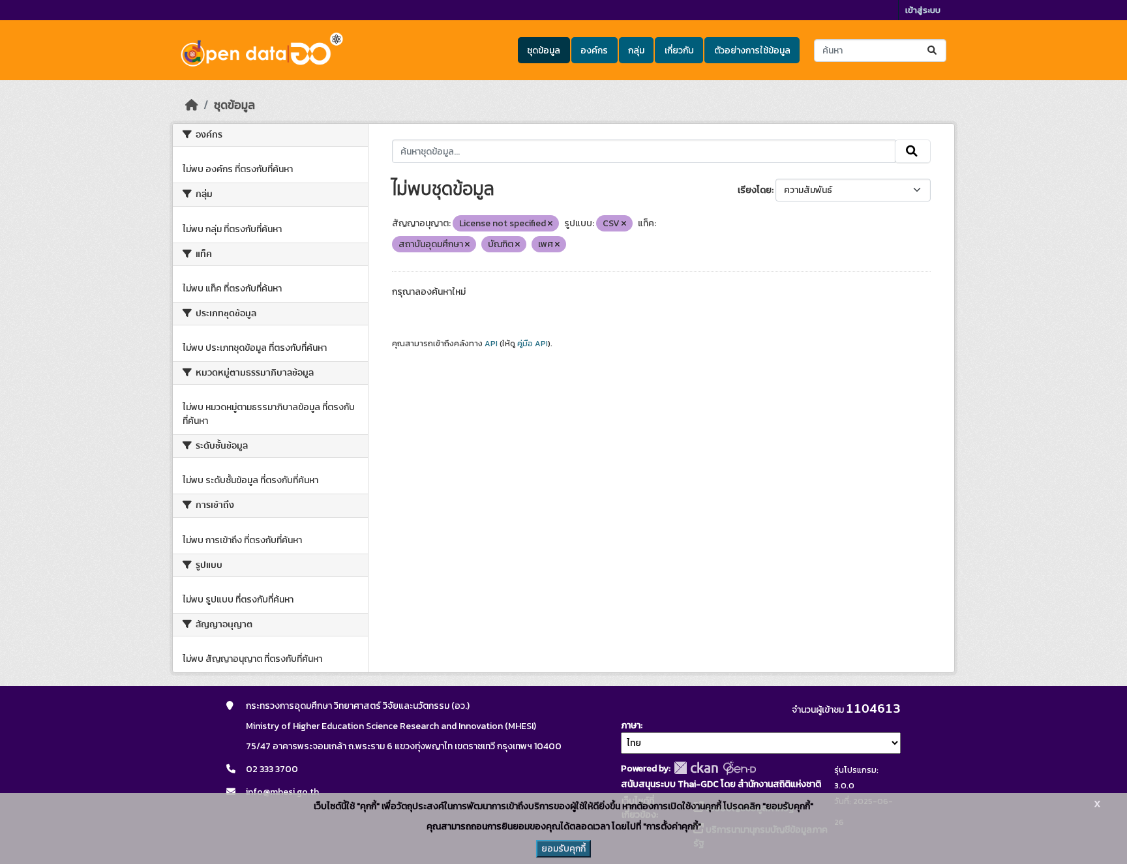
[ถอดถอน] (550, 223)
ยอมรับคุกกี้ (563, 849)
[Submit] (933, 50)
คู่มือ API (532, 344)
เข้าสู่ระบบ (922, 10)
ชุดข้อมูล (543, 50)
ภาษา (630, 725)
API (491, 344)
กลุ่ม (636, 50)
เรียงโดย (755, 190)
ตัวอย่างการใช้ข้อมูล (752, 50)
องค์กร (594, 50)
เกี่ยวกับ (679, 50)
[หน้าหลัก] (191, 105)
